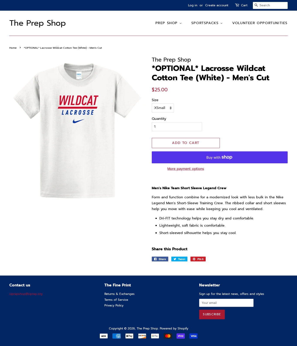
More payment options (185, 168)
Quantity (159, 118)
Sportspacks (205, 23)
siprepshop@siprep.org (25, 294)
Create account (216, 5)
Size (155, 100)
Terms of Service (116, 300)
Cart (244, 5)
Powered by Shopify (174, 328)
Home (13, 48)
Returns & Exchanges (119, 294)
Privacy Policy (113, 305)
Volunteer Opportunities (260, 23)
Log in (192, 5)
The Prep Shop (37, 23)
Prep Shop (167, 23)
